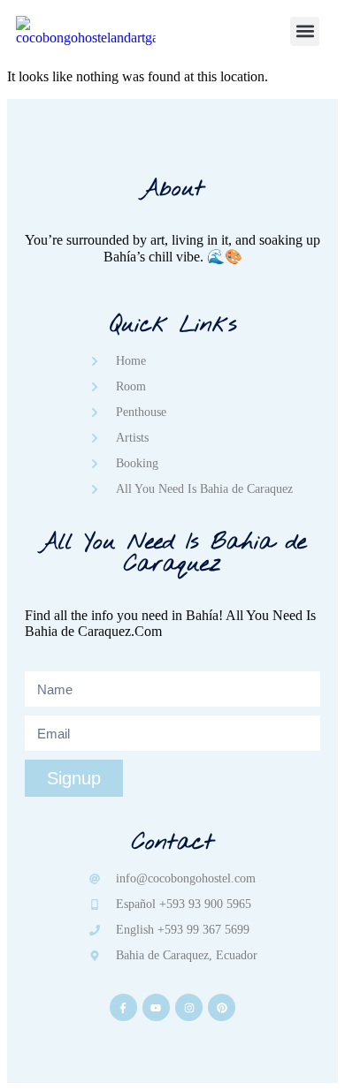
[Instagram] (189, 1007)
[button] (304, 31)
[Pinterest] (221, 1007)
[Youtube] (156, 1007)
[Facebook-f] (123, 1007)
